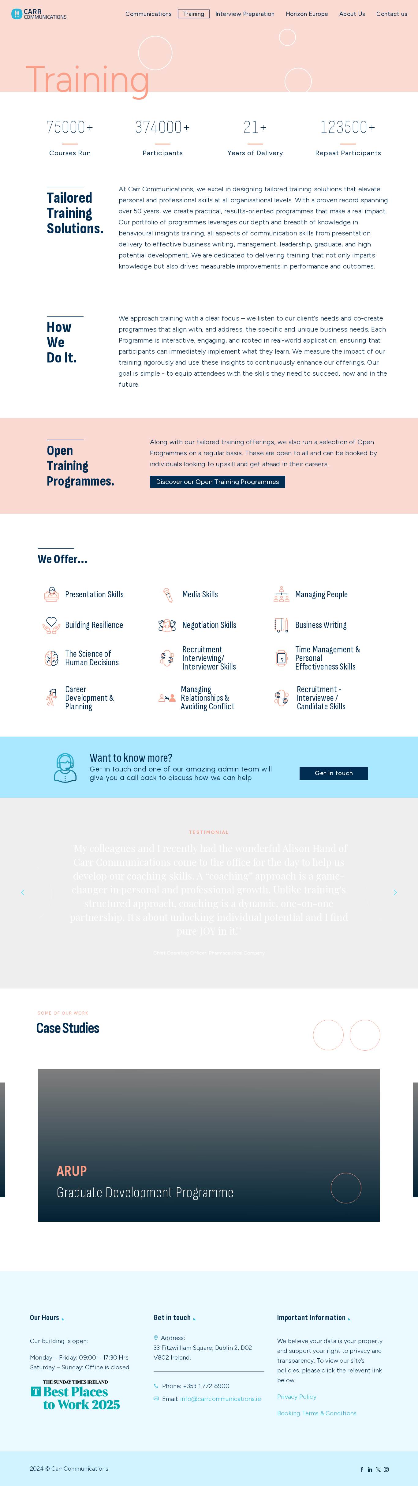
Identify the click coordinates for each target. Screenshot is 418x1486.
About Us (352, 13)
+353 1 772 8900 (206, 1386)
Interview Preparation (245, 13)
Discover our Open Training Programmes (217, 482)
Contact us (391, 13)
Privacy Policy (296, 1396)
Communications (148, 13)
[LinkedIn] (370, 1469)
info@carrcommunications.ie (220, 1398)
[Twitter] (378, 1469)
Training (193, 13)
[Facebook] (362, 1469)
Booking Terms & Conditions (316, 1413)
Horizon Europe (307, 13)
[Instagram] (386, 1469)
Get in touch (334, 773)
